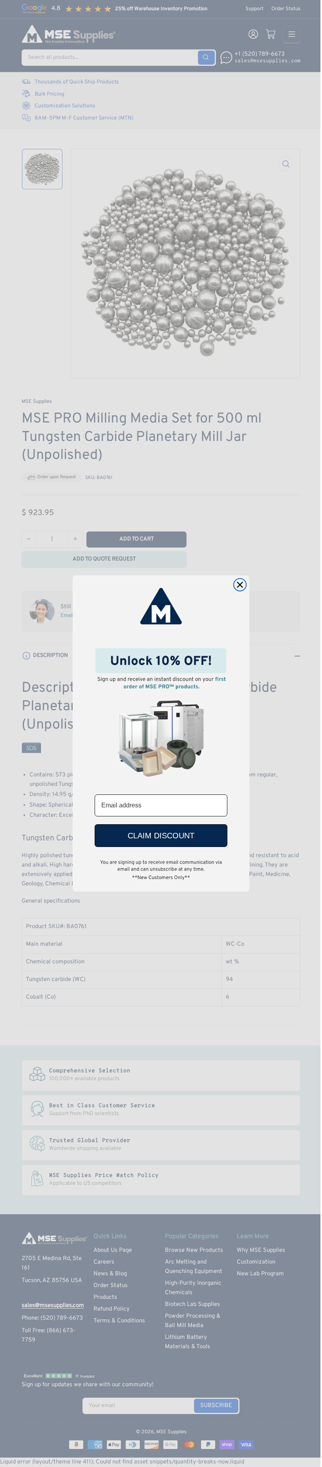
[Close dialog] (240, 584)
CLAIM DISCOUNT (161, 835)
